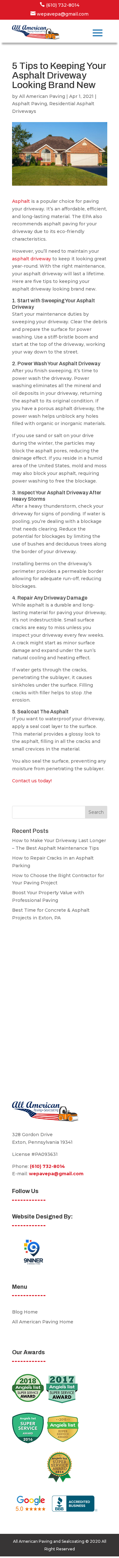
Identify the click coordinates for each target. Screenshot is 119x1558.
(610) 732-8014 (47, 1166)
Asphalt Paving (29, 103)
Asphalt (21, 201)
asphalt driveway (31, 259)
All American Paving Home (42, 1322)
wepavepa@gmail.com (56, 1174)
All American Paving (42, 96)
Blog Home (25, 1312)
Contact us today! (32, 781)
